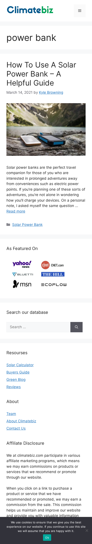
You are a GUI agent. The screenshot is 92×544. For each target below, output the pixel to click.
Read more (15, 211)
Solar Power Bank (27, 224)
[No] (87, 530)
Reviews (13, 387)
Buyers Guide (18, 372)
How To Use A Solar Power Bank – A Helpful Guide (41, 73)
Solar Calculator (20, 365)
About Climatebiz (21, 421)
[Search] (76, 327)
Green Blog (15, 379)
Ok (47, 537)
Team (11, 414)
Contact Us (16, 428)
